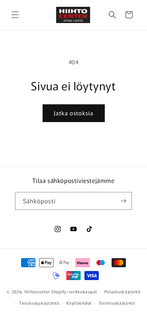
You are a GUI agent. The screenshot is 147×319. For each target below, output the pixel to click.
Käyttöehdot (79, 303)
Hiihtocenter (37, 291)
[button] (15, 14)
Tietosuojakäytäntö (39, 303)
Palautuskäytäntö (122, 291)
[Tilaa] (123, 201)
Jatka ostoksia (73, 113)
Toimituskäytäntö (117, 303)
